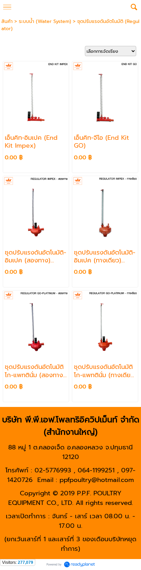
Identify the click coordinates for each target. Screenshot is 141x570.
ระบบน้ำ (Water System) (45, 21)
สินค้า (7, 21)
